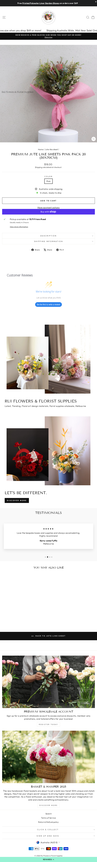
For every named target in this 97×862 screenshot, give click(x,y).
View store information (19, 227)
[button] (48, 859)
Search (48, 813)
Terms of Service (48, 818)
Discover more (48, 805)
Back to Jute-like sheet (50, 636)
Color (48, 176)
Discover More (17, 500)
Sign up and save (48, 836)
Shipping (38, 167)
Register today (48, 724)
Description (48, 236)
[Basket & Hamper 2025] (48, 757)
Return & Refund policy (48, 822)
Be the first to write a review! (48, 304)
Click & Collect (48, 829)
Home (40, 149)
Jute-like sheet (51, 149)
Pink (48, 181)
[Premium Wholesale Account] (48, 682)
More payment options (48, 207)
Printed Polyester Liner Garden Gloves (40, 3)
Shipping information (48, 241)
